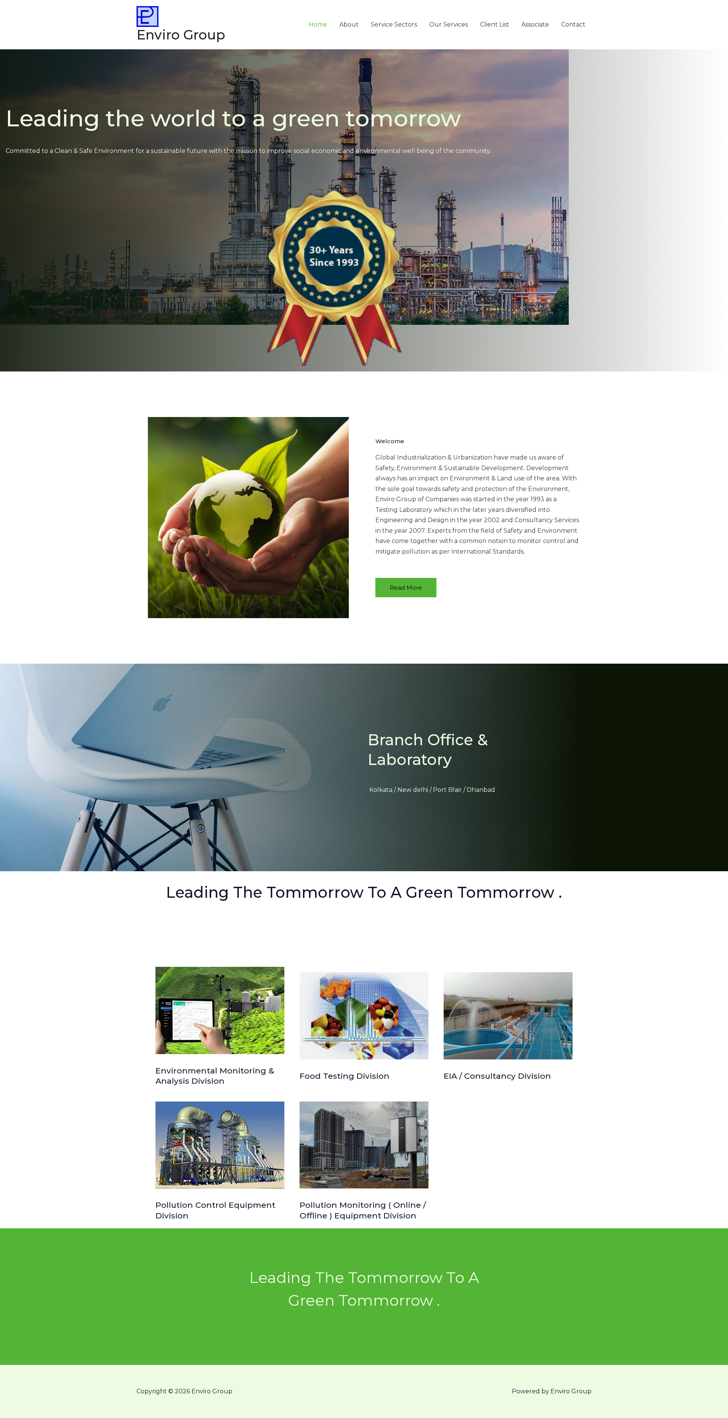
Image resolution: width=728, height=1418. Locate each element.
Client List (494, 24)
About (349, 24)
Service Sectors (394, 24)
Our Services (448, 24)
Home (318, 24)
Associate (535, 24)
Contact (573, 24)
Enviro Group (180, 35)
